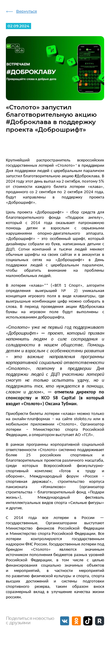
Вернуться (26, 12)
